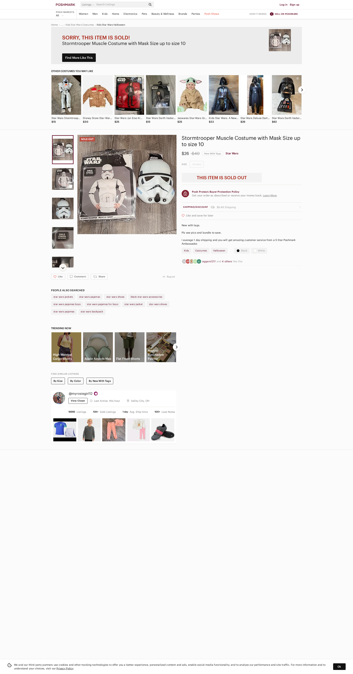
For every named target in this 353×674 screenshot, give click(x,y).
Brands (183, 13)
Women (83, 13)
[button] (88, 4)
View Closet (78, 400)
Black (244, 250)
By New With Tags (100, 381)
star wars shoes (115, 296)
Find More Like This (79, 57)
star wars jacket (133, 304)
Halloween (219, 250)
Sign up (294, 4)
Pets (144, 13)
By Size (58, 381)
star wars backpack (92, 311)
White (261, 250)
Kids (105, 13)
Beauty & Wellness (162, 13)
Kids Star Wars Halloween (111, 24)
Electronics (130, 13)
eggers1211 (209, 261)
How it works (258, 14)
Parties (196, 13)
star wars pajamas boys (67, 304)
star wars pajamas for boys (102, 304)
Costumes (201, 250)
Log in (284, 4)
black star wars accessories (146, 296)
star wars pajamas (89, 296)
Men (95, 13)
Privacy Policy (64, 668)
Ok (339, 666)
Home (115, 13)
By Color (75, 381)
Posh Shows (211, 13)
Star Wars (232, 153)
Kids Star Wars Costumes (80, 24)
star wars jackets (63, 296)
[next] (302, 90)
